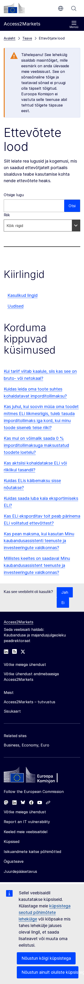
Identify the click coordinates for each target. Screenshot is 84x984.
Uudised (15, 306)
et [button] (60, 8)
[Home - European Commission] (37, 776)
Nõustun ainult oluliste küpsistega (49, 972)
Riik (7, 215)
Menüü (74, 27)
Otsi (73, 8)
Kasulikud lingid (22, 295)
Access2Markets (18, 622)
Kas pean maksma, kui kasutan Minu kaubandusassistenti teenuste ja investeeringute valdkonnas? (39, 540)
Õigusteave (14, 861)
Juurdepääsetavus (20, 871)
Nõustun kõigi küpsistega (46, 958)
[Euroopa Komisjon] (14, 8)
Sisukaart (12, 711)
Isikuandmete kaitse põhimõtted (32, 851)
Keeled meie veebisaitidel (25, 831)
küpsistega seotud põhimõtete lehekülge (44, 912)
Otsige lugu (14, 194)
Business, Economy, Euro (26, 745)
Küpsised (11, 841)
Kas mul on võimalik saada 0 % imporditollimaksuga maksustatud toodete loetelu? (36, 445)
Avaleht (9, 38)
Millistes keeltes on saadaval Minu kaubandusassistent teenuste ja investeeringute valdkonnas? (37, 565)
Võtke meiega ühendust (25, 812)
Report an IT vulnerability (27, 821)
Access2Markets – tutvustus (29, 702)
